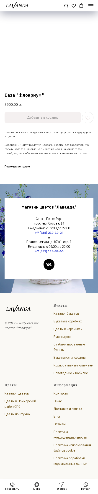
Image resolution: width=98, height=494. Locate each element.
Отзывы (60, 424)
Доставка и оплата (68, 409)
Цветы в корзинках (68, 329)
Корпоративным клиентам (73, 365)
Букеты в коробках (68, 321)
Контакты (61, 393)
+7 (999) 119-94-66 (49, 251)
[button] (66, 5)
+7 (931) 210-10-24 (49, 233)
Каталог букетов (66, 313)
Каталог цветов (17, 393)
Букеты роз (62, 337)
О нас (58, 401)
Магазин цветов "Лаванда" (49, 207)
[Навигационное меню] (90, 5)
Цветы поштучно (17, 414)
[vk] (49, 264)
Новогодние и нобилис (71, 373)
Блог (57, 416)
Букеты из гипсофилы (70, 357)
